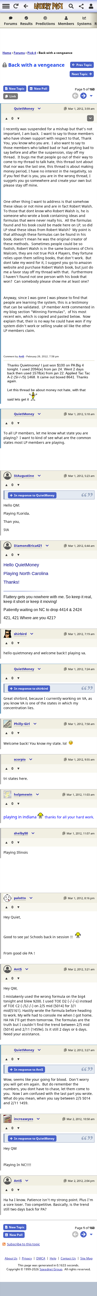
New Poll (40, 88)
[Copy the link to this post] (65, 108)
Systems (84, 23)
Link (12, 96)
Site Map (86, 1258)
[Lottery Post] (48, 6)
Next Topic (80, 74)
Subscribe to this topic (23, 1244)
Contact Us (68, 1258)
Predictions (45, 23)
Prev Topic (84, 65)
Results (26, 23)
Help (53, 1258)
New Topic (16, 88)
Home (6, 53)
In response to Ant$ (28, 1069)
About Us (11, 1258)
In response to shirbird (31, 688)
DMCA (40, 1258)
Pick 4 (31, 53)
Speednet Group (51, 1269)
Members (66, 23)
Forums (10, 23)
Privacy (27, 1258)
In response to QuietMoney (34, 495)
